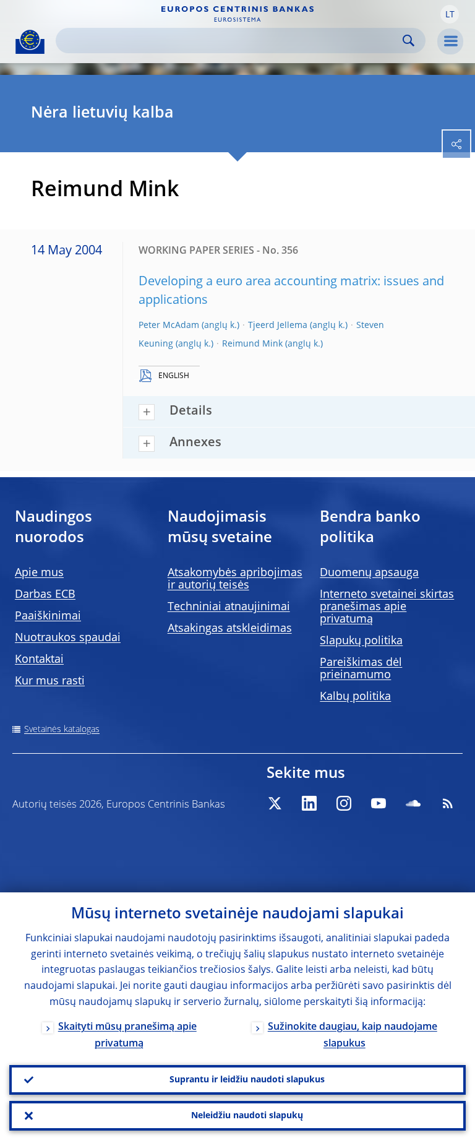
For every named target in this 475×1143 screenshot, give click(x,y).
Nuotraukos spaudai (68, 638)
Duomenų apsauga (369, 573)
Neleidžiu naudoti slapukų (247, 1115)
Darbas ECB (45, 594)
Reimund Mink (252, 344)
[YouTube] (378, 803)
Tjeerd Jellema (277, 325)
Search (408, 40)
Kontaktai (39, 659)
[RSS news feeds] (448, 803)
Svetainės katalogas (62, 729)
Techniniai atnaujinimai (229, 607)
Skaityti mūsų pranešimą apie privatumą (127, 1035)
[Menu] (450, 41)
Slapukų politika (361, 641)
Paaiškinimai (48, 616)
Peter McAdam (169, 325)
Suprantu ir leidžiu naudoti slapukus (247, 1080)
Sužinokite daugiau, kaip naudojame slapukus (352, 1035)
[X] (274, 803)
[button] (449, 14)
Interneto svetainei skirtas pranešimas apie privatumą (387, 607)
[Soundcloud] (413, 803)
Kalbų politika (355, 696)
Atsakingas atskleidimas (230, 628)
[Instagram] (344, 803)
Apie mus (39, 573)
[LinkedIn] (309, 803)
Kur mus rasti (50, 681)
